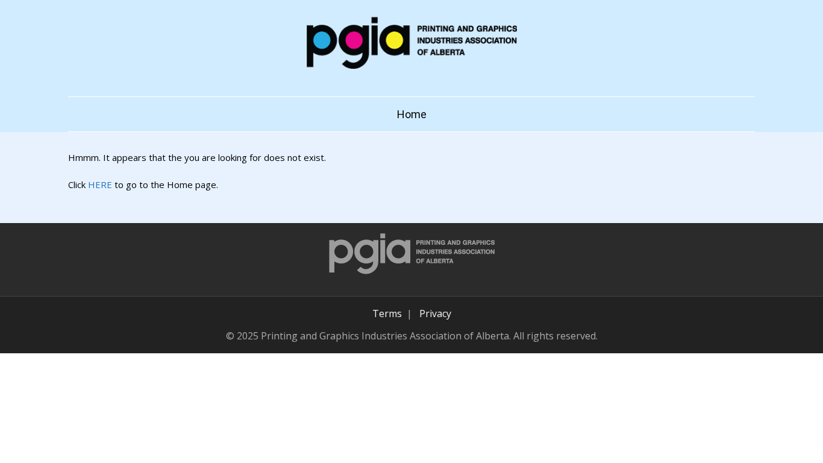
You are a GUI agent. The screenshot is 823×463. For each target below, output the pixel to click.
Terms (387, 313)
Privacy (435, 313)
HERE (100, 184)
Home (412, 114)
